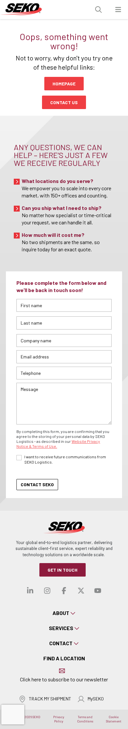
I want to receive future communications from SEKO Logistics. (65, 459)
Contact (61, 643)
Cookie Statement (113, 719)
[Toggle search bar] (98, 9)
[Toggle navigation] (118, 9)
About (61, 613)
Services (61, 628)
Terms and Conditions (85, 719)
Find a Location (64, 658)
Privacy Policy (58, 719)
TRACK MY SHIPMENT (50, 698)
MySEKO (96, 698)
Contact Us (64, 102)
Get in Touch (62, 570)
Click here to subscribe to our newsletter (64, 679)
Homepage (64, 83)
